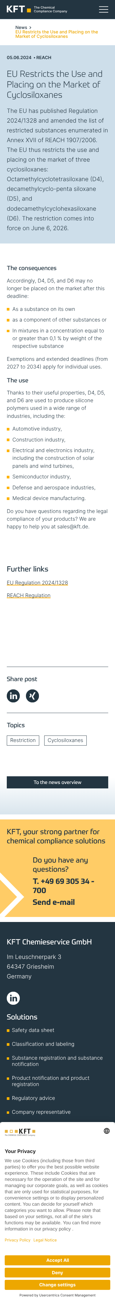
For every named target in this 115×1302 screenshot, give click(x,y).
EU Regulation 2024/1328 (37, 583)
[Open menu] (103, 9)
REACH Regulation (29, 595)
